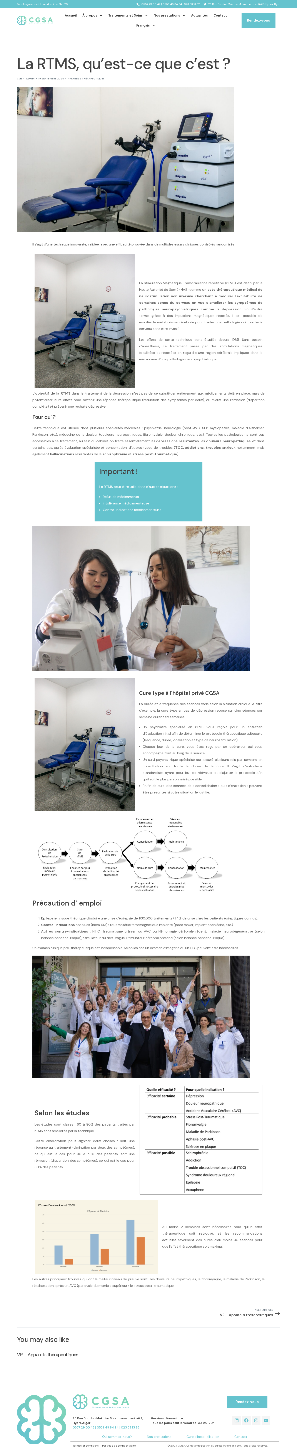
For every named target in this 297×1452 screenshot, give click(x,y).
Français (143, 25)
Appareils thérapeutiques (86, 78)
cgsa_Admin (26, 78)
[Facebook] (246, 1420)
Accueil (71, 15)
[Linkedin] (236, 1420)
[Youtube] (266, 1420)
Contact (220, 15)
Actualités (199, 15)
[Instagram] (256, 1420)
